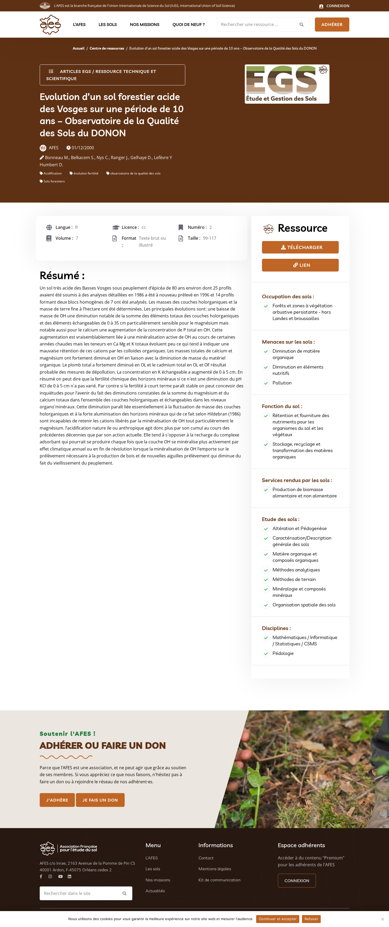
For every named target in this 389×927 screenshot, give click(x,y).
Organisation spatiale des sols (304, 605)
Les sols (108, 24)
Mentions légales (214, 868)
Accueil (78, 48)
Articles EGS (75, 71)
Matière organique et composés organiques (295, 557)
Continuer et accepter (278, 919)
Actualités (155, 890)
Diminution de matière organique (296, 354)
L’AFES (79, 24)
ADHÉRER (332, 24)
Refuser (311, 919)
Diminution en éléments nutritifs (298, 370)
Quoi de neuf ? (189, 24)
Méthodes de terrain (294, 579)
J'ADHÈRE (57, 800)
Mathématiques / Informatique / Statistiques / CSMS (305, 640)
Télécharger (304, 247)
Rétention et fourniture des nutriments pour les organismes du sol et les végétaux (301, 425)
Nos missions (144, 24)
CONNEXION (296, 880)
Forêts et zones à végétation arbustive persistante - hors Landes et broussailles (302, 312)
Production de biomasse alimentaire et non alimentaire (305, 492)
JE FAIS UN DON (100, 800)
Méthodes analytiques (296, 570)
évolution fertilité (86, 173)
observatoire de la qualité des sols (135, 173)
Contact (206, 857)
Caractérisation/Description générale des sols (302, 541)
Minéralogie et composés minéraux (299, 592)
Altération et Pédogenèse (300, 528)
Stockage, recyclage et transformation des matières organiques (303, 450)
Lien (304, 265)
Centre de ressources (107, 48)
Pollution (282, 383)
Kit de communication (219, 879)
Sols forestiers (54, 181)
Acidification (53, 173)
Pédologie (283, 653)
